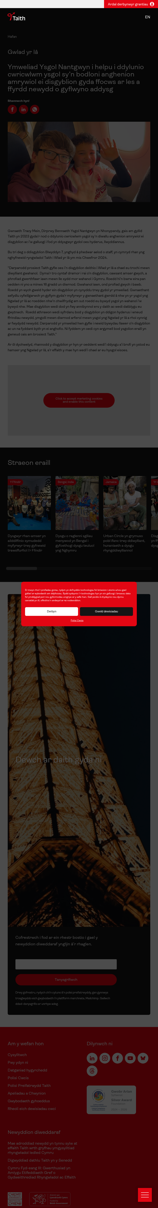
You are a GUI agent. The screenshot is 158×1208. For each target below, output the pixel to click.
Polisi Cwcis (77, 621)
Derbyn (51, 611)
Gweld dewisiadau (106, 611)
